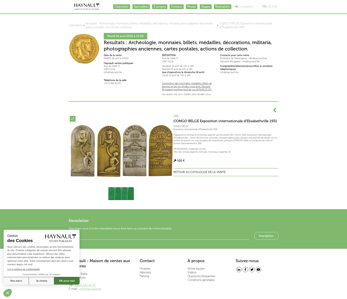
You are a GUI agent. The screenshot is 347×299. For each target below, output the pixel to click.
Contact (176, 6)
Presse (191, 6)
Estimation (222, 6)
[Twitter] (252, 269)
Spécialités (141, 6)
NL (270, 6)
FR (264, 6)
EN (275, 6)
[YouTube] (258, 269)
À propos (160, 6)
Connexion (245, 6)
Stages (205, 6)
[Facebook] (245, 269)
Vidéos (192, 272)
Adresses (145, 272)
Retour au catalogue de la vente (200, 172)
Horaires (145, 268)
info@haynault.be (90, 289)
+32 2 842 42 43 (85, 285)
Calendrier (122, 6)
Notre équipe (196, 268)
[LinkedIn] (239, 269)
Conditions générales (201, 280)
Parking (144, 276)
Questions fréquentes (201, 276)
